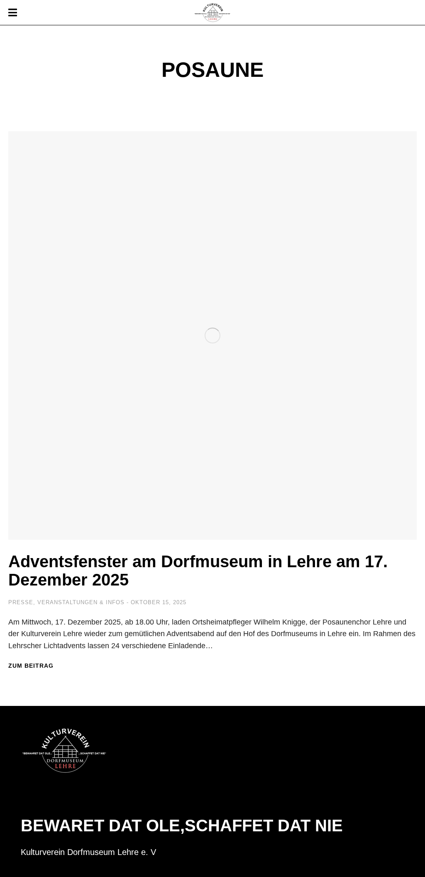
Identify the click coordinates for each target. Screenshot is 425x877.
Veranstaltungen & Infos (81, 602)
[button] (12, 12)
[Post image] (212, 335)
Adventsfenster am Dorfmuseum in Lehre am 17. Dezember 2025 (198, 570)
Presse (20, 602)
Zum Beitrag (31, 665)
